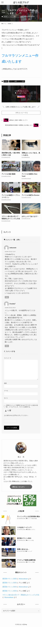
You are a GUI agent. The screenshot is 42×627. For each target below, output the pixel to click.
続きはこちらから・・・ (21, 487)
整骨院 (5, 16)
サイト (6, 398)
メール (6, 390)
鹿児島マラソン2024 (9, 587)
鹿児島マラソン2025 (9, 579)
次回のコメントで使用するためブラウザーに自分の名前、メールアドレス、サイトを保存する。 (22, 406)
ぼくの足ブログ (21, 2)
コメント (7, 358)
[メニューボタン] (2, 2)
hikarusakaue (23, 579)
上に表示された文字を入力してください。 (16, 415)
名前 (5, 383)
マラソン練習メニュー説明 (16, 16)
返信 (7, 297)
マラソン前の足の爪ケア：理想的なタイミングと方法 (20, 595)
